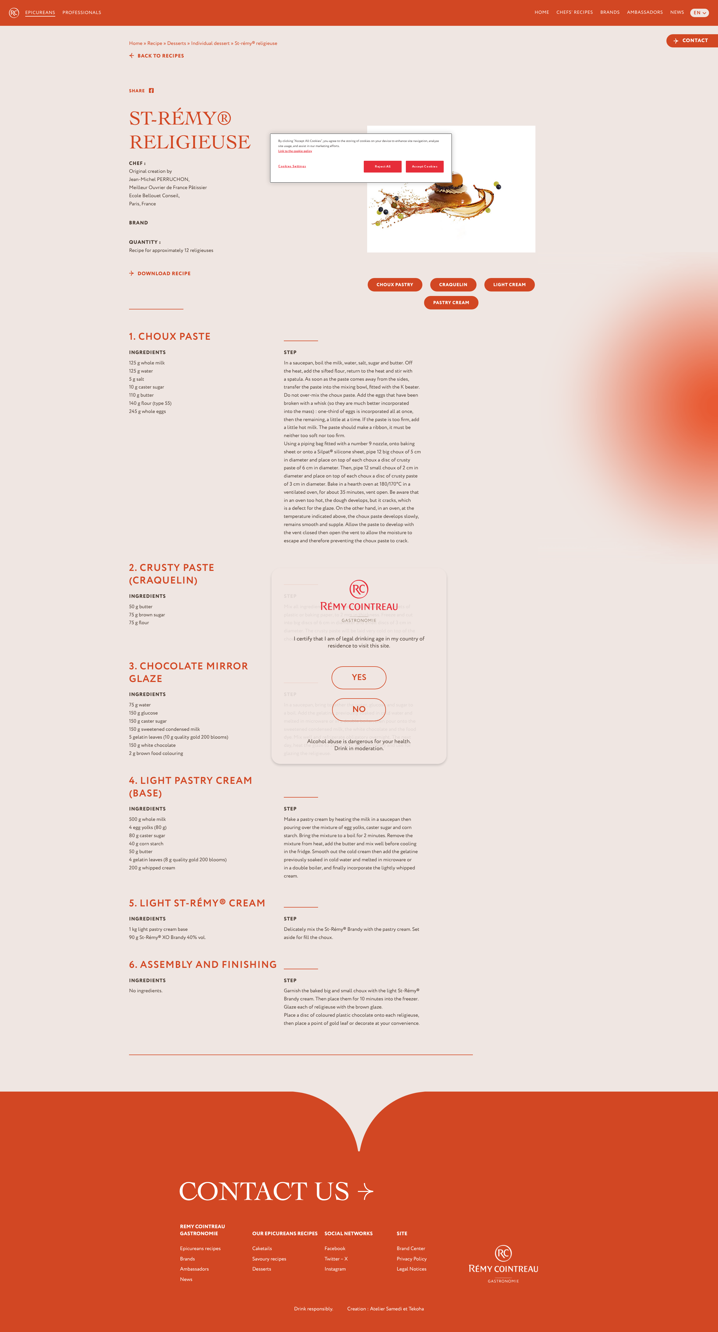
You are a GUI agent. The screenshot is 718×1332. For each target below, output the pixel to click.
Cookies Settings (292, 166)
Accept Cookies (425, 166)
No (359, 710)
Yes (359, 678)
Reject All (383, 166)
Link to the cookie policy (295, 151)
